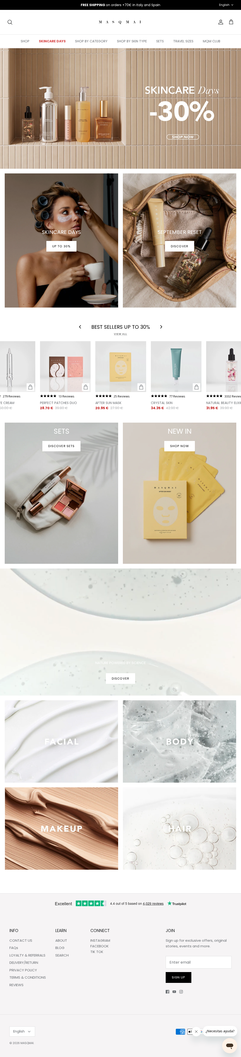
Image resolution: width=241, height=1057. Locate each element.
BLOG (59, 947)
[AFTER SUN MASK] (120, 366)
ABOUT (61, 940)
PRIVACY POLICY (23, 970)
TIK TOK (96, 951)
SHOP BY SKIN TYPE (132, 41)
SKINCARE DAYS (52, 41)
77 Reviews (177, 396)
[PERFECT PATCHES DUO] (65, 366)
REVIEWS (16, 984)
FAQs (13, 947)
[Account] (220, 22)
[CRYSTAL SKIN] (176, 366)
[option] (120, 108)
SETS (160, 41)
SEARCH (62, 955)
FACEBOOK (99, 946)
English (224, 5)
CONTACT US (20, 940)
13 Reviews (66, 396)
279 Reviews (11, 396)
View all (120, 334)
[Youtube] (174, 991)
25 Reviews (122, 396)
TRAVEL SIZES (183, 41)
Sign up (178, 977)
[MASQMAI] (120, 22)
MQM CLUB (211, 41)
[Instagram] (181, 991)
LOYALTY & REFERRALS (27, 955)
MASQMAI (27, 1043)
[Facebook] (167, 991)
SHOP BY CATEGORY (91, 41)
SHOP (25, 41)
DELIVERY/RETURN (23, 962)
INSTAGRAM (100, 940)
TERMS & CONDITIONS (27, 977)
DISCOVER (120, 678)
